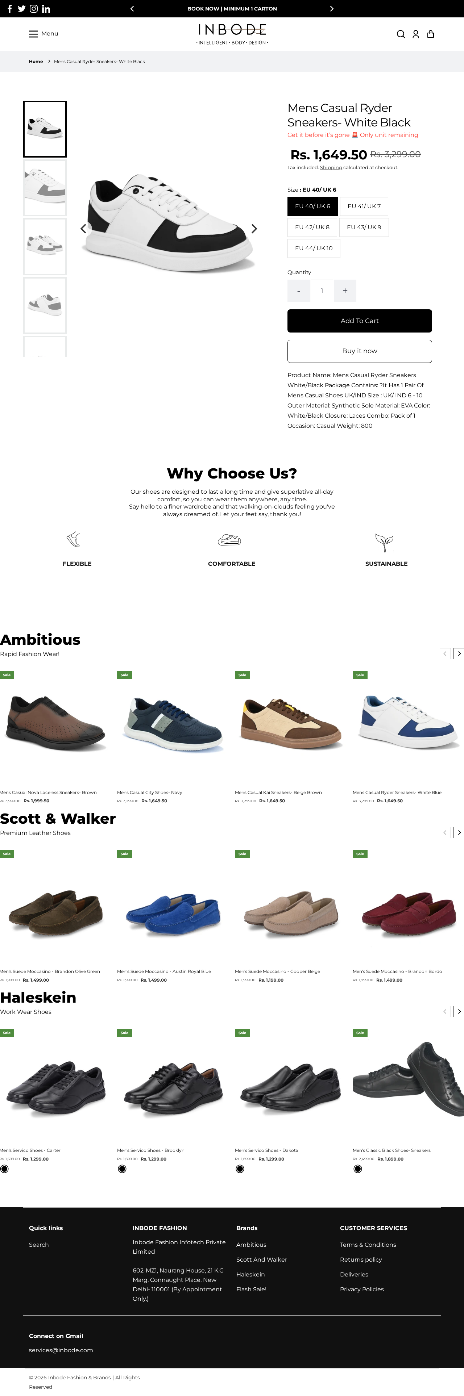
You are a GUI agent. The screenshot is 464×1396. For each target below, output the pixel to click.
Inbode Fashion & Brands (79, 1377)
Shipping (331, 167)
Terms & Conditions (368, 1244)
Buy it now (359, 351)
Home (36, 61)
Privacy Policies (362, 1289)
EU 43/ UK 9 (364, 227)
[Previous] (133, 9)
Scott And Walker (261, 1259)
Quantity (299, 272)
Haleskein (250, 1274)
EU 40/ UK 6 (312, 206)
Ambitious (251, 1244)
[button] (401, 33)
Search (39, 1244)
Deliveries (354, 1274)
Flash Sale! (251, 1289)
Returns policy (361, 1259)
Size (311, 189)
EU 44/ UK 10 (314, 248)
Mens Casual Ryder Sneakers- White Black (99, 61)
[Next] (331, 9)
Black (4, 1169)
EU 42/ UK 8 (312, 227)
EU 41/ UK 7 (364, 206)
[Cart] (430, 33)
